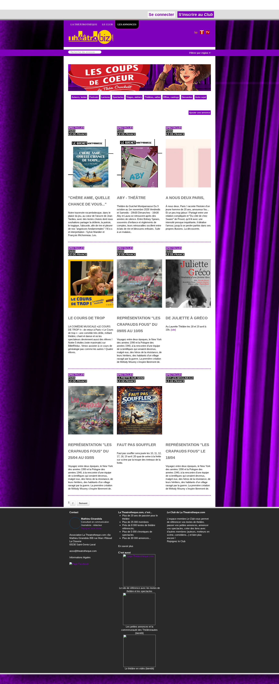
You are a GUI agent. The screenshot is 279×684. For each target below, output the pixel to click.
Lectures (105, 97)
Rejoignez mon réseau (91, 528)
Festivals (94, 97)
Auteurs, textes (79, 97)
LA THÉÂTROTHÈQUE (84, 24)
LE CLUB (107, 24)
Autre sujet (201, 97)
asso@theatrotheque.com (83, 551)
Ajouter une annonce (200, 112)
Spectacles (118, 97)
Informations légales (80, 557)
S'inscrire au (195, 14)
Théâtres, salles (152, 97)
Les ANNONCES (127, 24)
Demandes (187, 97)
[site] (173, 329)
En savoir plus (125, 546)
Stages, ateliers (134, 97)
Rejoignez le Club (176, 541)
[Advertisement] (38, 5)
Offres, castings (171, 97)
